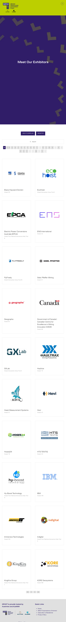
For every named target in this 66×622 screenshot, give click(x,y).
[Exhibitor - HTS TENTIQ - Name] (49, 439)
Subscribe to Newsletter (45, 613)
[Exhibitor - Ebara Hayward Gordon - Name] (16, 177)
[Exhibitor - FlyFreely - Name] (16, 265)
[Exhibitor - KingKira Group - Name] (16, 569)
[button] (62, 3)
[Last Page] (38, 592)
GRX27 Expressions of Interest (47, 611)
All (4, 147)
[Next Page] (34, 592)
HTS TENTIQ (42, 452)
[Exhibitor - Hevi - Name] (49, 398)
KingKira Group (10, 580)
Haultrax (40, 368)
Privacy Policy (42, 615)
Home (39, 608)
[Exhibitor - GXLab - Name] (16, 356)
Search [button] (34, 142)
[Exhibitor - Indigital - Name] (49, 525)
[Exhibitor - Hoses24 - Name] (16, 439)
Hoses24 (8, 452)
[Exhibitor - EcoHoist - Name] (49, 177)
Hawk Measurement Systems (16, 410)
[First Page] (27, 592)
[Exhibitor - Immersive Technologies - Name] (16, 525)
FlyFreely (8, 278)
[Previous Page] (31, 592)
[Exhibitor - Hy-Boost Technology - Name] (16, 482)
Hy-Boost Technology (13, 493)
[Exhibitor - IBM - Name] (49, 482)
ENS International (44, 231)
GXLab (7, 368)
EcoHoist (41, 190)
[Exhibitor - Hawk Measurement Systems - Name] (16, 398)
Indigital (40, 537)
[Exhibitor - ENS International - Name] (49, 221)
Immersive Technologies (14, 537)
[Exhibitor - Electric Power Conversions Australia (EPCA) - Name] (16, 221)
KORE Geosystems (45, 580)
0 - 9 (8, 147)
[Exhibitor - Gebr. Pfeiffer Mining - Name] (49, 265)
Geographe (8, 319)
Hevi (39, 410)
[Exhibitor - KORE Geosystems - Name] (49, 569)
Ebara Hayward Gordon (13, 190)
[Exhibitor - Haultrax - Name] (49, 356)
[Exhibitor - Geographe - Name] (16, 310)
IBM (39, 493)
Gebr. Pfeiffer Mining (45, 278)
